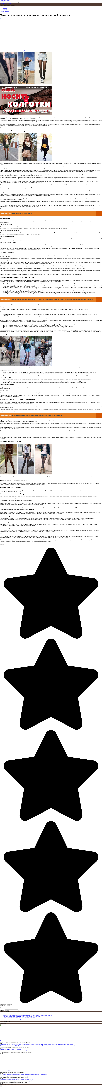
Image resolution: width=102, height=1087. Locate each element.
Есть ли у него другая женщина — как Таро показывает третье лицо (19, 1017)
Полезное (5, 8)
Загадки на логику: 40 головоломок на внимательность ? (13, 1050)
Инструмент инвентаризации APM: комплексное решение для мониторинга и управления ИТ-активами (27, 1015)
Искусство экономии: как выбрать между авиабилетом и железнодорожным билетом (23, 1014)
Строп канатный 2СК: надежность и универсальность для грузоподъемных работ (22, 1019)
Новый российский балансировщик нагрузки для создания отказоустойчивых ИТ (22, 1016)
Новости (5, 9)
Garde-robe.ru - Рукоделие (6, 3)
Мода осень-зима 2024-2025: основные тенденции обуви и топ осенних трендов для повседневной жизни (25, 1070)
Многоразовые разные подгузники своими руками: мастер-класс (15, 1075)
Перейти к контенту (5, 0)
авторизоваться (24, 1007)
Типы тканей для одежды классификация (10, 1040)
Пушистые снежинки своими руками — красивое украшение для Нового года (18, 1081)
